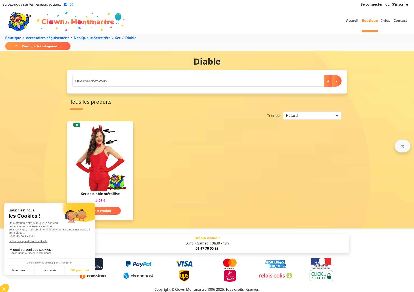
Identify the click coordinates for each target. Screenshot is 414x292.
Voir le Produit (100, 211)
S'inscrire (400, 4)
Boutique (370, 20)
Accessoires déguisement (47, 37)
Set (118, 37)
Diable (130, 37)
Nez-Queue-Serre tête (92, 37)
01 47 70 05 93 (207, 248)
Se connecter (372, 4)
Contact (400, 20)
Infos (385, 20)
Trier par (274, 115)
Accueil (352, 20)
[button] (403, 146)
